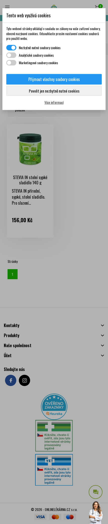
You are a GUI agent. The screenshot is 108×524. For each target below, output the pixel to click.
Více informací (54, 102)
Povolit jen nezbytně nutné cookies (54, 91)
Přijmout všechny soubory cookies (54, 79)
